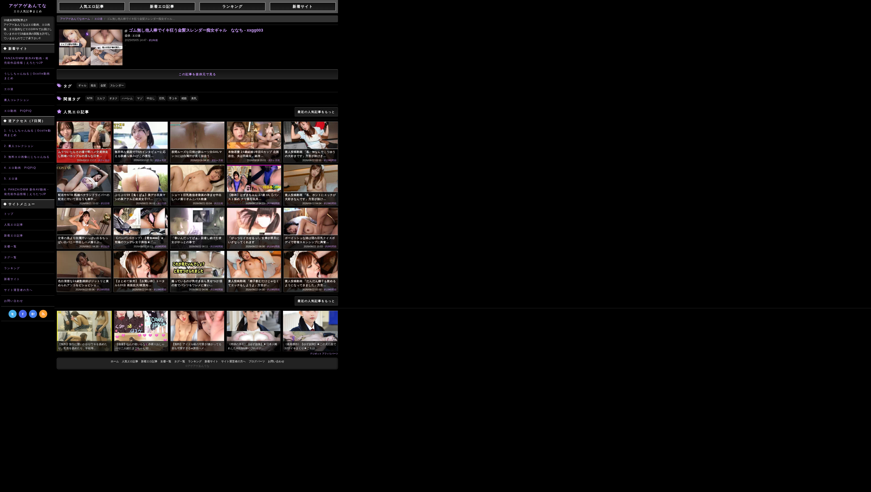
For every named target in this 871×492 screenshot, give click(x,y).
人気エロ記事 (13, 224)
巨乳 (162, 98)
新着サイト (12, 279)
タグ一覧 (10, 257)
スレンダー (117, 85)
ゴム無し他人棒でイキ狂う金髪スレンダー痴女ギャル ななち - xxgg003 (196, 30)
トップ (9, 213)
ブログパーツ (257, 361)
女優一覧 (10, 246)
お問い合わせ (13, 300)
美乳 (194, 98)
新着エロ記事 (13, 235)
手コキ (173, 98)
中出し (151, 98)
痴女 (93, 85)
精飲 (184, 98)
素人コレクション (16, 100)
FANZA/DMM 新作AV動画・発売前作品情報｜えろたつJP (26, 60)
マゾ (139, 98)
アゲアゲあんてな (28, 8)
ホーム (115, 361)
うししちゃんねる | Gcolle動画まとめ (27, 76)
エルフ (101, 98)
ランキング (12, 268)
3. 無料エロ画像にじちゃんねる (27, 156)
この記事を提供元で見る (197, 74)
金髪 (103, 85)
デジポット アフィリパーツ (324, 353)
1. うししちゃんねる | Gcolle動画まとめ (27, 133)
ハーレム (127, 98)
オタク (113, 98)
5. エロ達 (11, 178)
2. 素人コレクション (19, 146)
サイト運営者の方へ (18, 290)
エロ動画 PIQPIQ (18, 110)
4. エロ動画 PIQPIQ (20, 167)
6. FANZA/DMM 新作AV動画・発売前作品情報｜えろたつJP (27, 192)
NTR (90, 98)
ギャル (82, 85)
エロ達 (9, 89)
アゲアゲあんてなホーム (75, 18)
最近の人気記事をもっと (316, 112)
